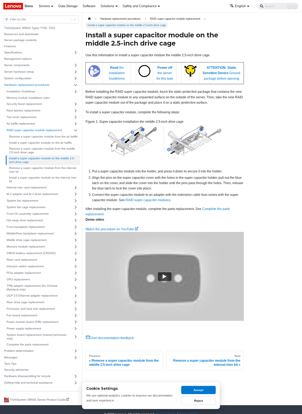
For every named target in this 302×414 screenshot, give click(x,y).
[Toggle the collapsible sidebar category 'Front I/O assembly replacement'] (75, 214)
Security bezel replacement (24, 104)
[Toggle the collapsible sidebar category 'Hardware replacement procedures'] (75, 85)
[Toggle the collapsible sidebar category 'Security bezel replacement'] (75, 104)
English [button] (240, 6)
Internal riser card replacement (27, 187)
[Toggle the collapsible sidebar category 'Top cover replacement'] (75, 117)
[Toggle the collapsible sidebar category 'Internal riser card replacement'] (75, 187)
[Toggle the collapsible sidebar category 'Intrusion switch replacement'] (75, 266)
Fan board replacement (22, 315)
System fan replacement (22, 200)
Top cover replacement (21, 117)
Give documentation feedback (112, 338)
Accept (198, 390)
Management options (18, 58)
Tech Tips (10, 363)
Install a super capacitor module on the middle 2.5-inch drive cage (42, 160)
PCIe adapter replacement (24, 272)
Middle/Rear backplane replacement (30, 233)
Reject (198, 400)
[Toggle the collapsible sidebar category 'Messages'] (75, 357)
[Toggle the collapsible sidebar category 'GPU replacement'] (75, 279)
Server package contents (20, 40)
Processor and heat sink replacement (31, 308)
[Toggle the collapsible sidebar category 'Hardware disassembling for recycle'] (75, 376)
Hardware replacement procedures (27, 84)
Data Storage (68, 6)
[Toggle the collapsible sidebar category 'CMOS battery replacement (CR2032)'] (75, 253)
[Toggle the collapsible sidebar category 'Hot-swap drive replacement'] (75, 220)
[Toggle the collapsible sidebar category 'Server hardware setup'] (75, 72)
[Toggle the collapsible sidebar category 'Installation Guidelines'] (75, 91)
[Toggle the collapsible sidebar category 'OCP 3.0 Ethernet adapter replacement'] (75, 295)
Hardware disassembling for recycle (27, 376)
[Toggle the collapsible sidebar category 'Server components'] (75, 65)
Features (10, 46)
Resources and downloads (21, 34)
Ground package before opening (221, 73)
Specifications (13, 52)
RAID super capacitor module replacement (34, 130)
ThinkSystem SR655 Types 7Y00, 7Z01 (29, 28)
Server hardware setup (19, 71)
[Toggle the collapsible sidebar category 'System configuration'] (75, 78)
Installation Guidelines (21, 91)
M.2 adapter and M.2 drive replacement (32, 194)
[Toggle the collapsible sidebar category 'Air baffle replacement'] (75, 123)
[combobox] (10, 19)
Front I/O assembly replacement (27, 213)
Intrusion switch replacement (25, 266)
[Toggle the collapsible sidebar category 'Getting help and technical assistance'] (75, 383)
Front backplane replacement (26, 226)
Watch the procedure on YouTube (109, 229)
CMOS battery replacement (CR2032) (31, 253)
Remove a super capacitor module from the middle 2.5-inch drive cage (42, 150)
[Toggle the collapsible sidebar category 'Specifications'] (75, 52)
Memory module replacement (26, 246)
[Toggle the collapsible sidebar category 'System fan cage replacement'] (75, 207)
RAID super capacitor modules (148, 200)
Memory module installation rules (28, 97)
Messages (10, 357)
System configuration (17, 78)
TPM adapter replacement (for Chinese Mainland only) (32, 287)
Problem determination (19, 350)
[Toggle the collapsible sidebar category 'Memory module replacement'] (75, 246)
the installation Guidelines (117, 73)
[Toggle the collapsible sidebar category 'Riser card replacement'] (75, 260)
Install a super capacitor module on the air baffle (40, 142)
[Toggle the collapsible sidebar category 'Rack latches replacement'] (75, 110)
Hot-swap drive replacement (25, 220)
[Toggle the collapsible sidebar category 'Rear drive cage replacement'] (75, 302)
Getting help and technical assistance (28, 382)
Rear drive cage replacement (25, 302)
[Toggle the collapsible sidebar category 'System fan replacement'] (75, 200)
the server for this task (165, 73)
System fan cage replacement (26, 207)
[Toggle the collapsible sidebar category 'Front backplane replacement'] (75, 227)
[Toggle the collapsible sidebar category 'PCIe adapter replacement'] (75, 273)
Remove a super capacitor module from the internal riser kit (42, 169)
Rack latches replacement (23, 110)
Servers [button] (44, 6)
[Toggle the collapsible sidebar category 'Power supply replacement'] (75, 328)
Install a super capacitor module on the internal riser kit (43, 179)
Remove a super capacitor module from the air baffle (43, 136)
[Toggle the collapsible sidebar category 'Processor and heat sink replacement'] (75, 309)
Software (89, 6)
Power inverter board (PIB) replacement (32, 321)
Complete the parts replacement (27, 344)
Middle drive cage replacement (27, 240)
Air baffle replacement (21, 123)
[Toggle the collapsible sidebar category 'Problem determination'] (75, 351)
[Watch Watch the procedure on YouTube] (164, 276)
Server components (17, 65)
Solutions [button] (107, 6)
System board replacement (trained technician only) (37, 336)
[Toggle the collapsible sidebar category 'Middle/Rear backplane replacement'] (75, 233)
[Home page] (89, 19)
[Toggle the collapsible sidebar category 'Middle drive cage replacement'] (75, 240)
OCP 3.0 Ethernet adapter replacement (32, 295)
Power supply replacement (24, 328)
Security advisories (16, 369)
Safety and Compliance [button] (140, 6)
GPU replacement (18, 279)
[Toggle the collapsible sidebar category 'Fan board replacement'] (75, 315)
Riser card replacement (22, 259)
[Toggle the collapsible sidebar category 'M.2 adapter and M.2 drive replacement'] (75, 194)
